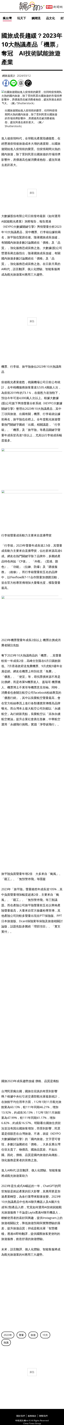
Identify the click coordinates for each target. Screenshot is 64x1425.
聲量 (21, 1335)
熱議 (6, 1342)
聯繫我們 (43, 1415)
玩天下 (21, 18)
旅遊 (33, 1335)
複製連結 (28, 83)
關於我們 (20, 1415)
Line (13, 83)
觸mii (32, 6)
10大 (45, 1335)
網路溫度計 (8, 75)
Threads (21, 83)
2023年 (8, 1335)
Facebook (5, 83)
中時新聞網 (54, 7)
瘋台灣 (7, 18)
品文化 (50, 18)
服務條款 (32, 1415)
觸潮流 (36, 18)
